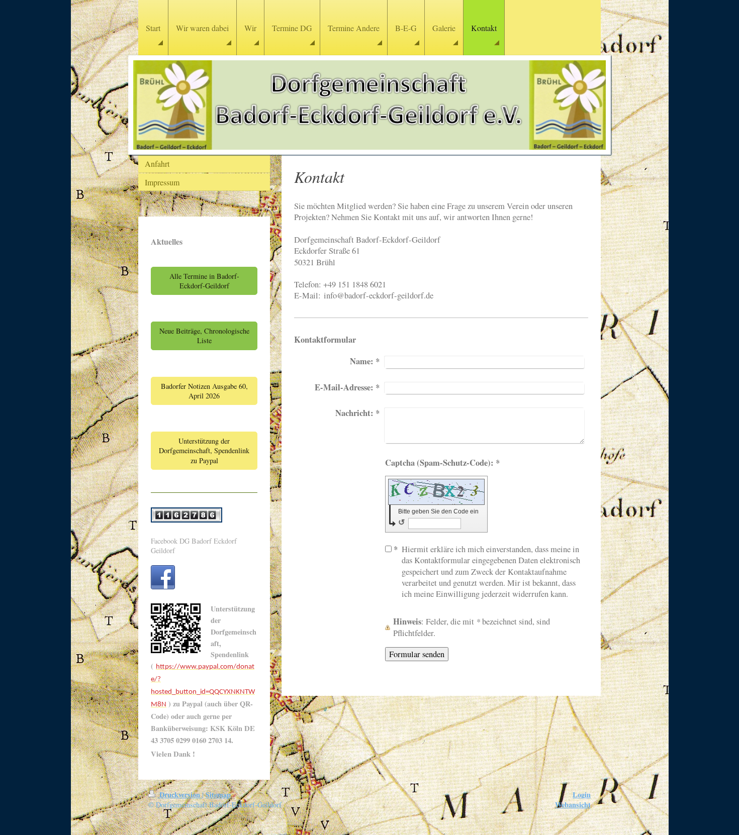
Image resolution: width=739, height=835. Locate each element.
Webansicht (573, 804)
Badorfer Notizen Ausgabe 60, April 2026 (204, 390)
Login (582, 794)
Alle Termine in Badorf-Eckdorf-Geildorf (204, 280)
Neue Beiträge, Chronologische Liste (204, 335)
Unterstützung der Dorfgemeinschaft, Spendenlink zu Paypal (204, 450)
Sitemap (218, 794)
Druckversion (179, 794)
